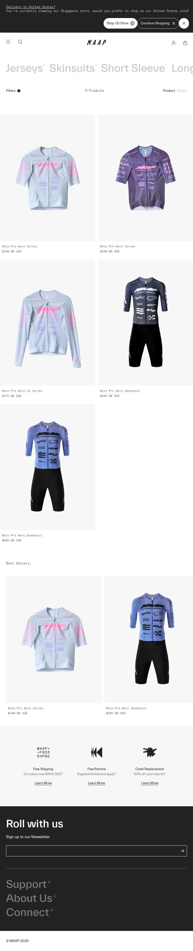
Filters (10, 91)
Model (182, 91)
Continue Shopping (155, 23)
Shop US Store (117, 23)
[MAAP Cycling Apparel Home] (96, 44)
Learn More (43, 783)
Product (169, 91)
